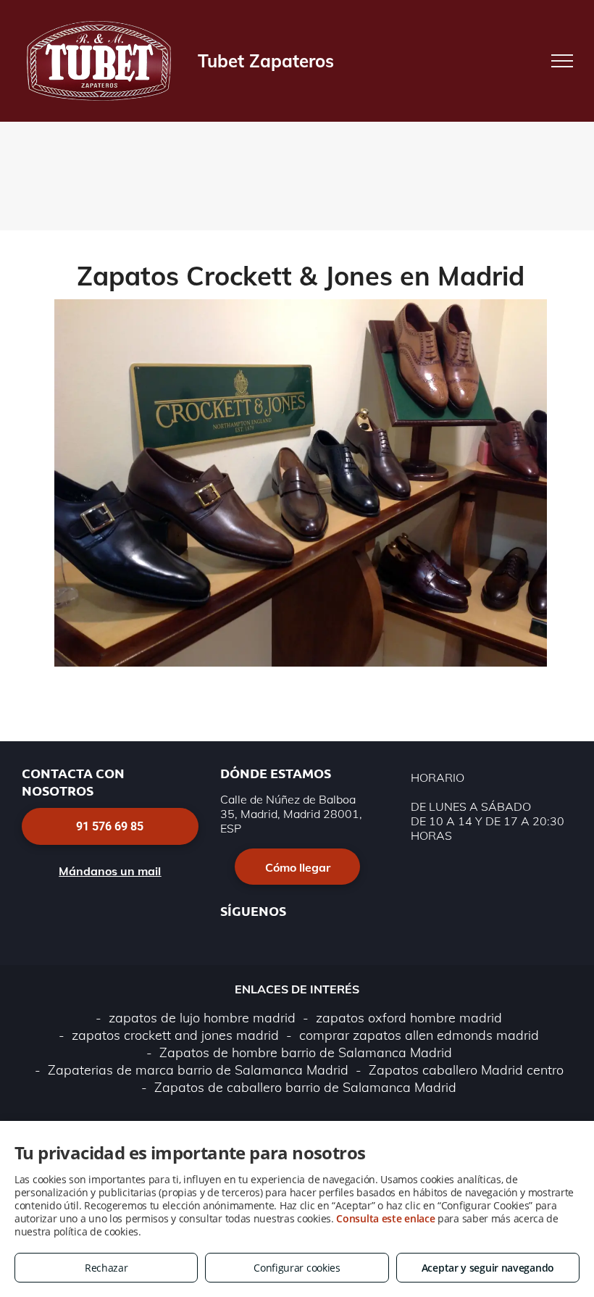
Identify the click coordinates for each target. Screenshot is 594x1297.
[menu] (562, 61)
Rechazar (106, 1268)
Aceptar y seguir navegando (488, 1268)
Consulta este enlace (385, 1218)
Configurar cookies (297, 1268)
